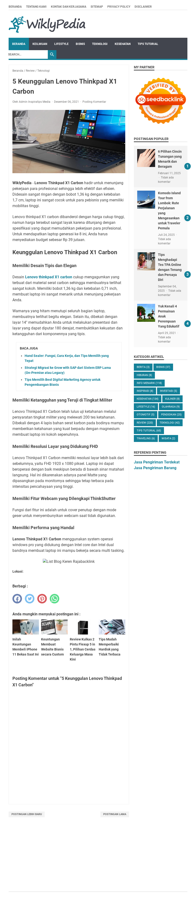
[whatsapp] (54, 598)
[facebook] (17, 598)
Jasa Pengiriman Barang (155, 468)
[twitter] (29, 598)
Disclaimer (143, 6)
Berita (143, 367)
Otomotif (145, 414)
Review (145, 422)
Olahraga (171, 406)
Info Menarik (149, 383)
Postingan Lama (114, 814)
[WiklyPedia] (47, 24)
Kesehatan (123, 44)
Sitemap (97, 6)
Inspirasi (145, 390)
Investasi (168, 390)
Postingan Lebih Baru (26, 814)
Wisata (168, 438)
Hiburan (144, 375)
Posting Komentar (94, 101)
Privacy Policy (118, 6)
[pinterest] (42, 598)
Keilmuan (40, 44)
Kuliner (172, 398)
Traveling (146, 438)
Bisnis (80, 44)
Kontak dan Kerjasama (68, 6)
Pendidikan (171, 414)
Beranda (15, 6)
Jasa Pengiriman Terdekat (157, 462)
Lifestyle (61, 44)
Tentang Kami (36, 6)
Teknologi (100, 44)
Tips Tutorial (148, 44)
